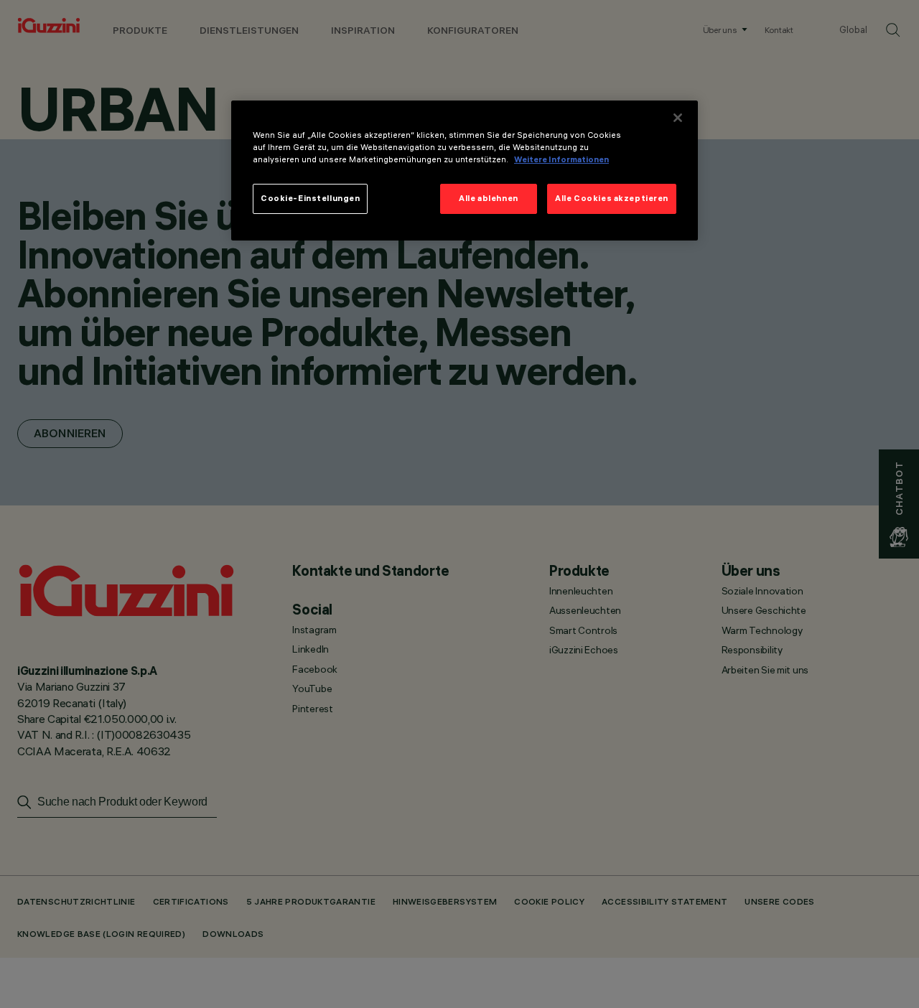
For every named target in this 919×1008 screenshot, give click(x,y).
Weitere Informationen (561, 160)
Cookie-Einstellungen (310, 199)
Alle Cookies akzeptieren (611, 199)
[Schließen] (678, 118)
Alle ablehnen (488, 199)
